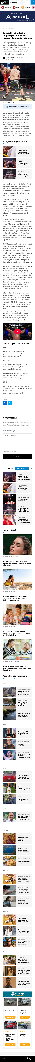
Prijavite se (17, 456)
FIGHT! (13, 2)
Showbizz (27, 7)
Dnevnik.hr (8, 7)
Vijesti (17, 7)
